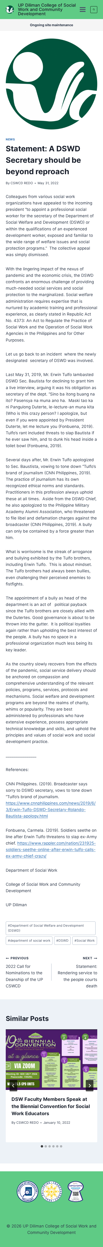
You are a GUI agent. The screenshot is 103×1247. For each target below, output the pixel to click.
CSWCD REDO (22, 183)
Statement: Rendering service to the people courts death (77, 972)
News (10, 139)
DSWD (62, 940)
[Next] (89, 1085)
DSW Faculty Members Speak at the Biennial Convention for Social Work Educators (50, 1106)
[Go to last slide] (13, 1085)
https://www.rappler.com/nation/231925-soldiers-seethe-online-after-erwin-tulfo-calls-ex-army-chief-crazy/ (51, 849)
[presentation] (51, 1059)
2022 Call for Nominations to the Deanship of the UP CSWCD (24, 972)
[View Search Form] (93, 9)
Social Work (84, 940)
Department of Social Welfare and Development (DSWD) (46, 928)
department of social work (29, 940)
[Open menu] (82, 9)
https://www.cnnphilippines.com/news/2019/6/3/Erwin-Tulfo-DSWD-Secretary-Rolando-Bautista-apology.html (51, 809)
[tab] (42, 1146)
